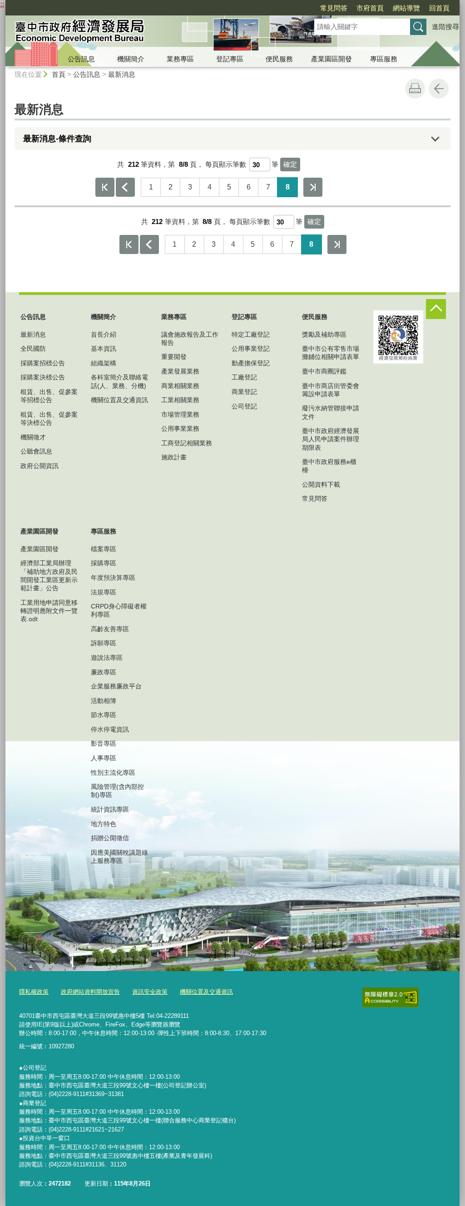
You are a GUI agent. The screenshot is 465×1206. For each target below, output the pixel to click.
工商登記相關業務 (186, 443)
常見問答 (333, 8)
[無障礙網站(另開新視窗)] (390, 997)
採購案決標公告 (42, 377)
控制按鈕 (436, 309)
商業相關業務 (180, 385)
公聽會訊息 (36, 451)
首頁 (58, 74)
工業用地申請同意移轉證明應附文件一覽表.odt (49, 611)
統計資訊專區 (110, 809)
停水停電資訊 (110, 729)
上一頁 (125, 187)
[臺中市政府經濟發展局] (149, 33)
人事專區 (103, 758)
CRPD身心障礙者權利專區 (119, 610)
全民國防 (33, 348)
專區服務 (383, 59)
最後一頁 (312, 187)
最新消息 (121, 74)
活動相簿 (103, 700)
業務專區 (180, 59)
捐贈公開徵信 (110, 838)
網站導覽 (406, 8)
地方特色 (103, 823)
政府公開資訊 (39, 465)
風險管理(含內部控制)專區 (117, 790)
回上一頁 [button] (439, 89)
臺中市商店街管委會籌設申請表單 (330, 390)
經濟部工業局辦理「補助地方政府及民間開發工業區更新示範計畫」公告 (49, 575)
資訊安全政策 (150, 991)
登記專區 (229, 59)
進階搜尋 (445, 26)
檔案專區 (103, 549)
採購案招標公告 (42, 363)
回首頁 (439, 8)
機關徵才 (33, 437)
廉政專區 (103, 672)
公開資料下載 (321, 484)
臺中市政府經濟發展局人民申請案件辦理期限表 (330, 439)
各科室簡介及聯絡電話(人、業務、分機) (119, 381)
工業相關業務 (180, 400)
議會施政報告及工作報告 (189, 338)
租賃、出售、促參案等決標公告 (49, 418)
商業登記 (244, 391)
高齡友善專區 (110, 629)
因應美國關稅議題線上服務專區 (119, 856)
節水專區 (103, 714)
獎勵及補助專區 (324, 334)
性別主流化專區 (113, 772)
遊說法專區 (107, 657)
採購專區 (103, 563)
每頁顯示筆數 (225, 164)
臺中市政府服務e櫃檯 (329, 465)
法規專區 (103, 592)
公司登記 (244, 406)
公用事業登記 (251, 348)
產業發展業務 (180, 371)
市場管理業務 (180, 414)
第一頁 (104, 187)
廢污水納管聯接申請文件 (330, 412)
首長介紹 (103, 334)
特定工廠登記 (251, 334)
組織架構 (103, 363)
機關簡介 (130, 59)
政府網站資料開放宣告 (90, 991)
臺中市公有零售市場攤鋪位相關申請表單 (330, 352)
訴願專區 (103, 643)
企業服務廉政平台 (116, 686)
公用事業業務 (180, 428)
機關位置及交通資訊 (119, 400)
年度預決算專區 (113, 577)
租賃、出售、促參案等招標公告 (49, 396)
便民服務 (279, 59)
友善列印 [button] (415, 89)
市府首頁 (370, 8)
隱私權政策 (34, 991)
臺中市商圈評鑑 (324, 371)
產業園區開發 (331, 59)
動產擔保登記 (251, 363)
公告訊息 (81, 59)
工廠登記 (244, 377)
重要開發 (174, 356)
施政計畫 (174, 457)
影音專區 (103, 743)
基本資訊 (103, 348)
